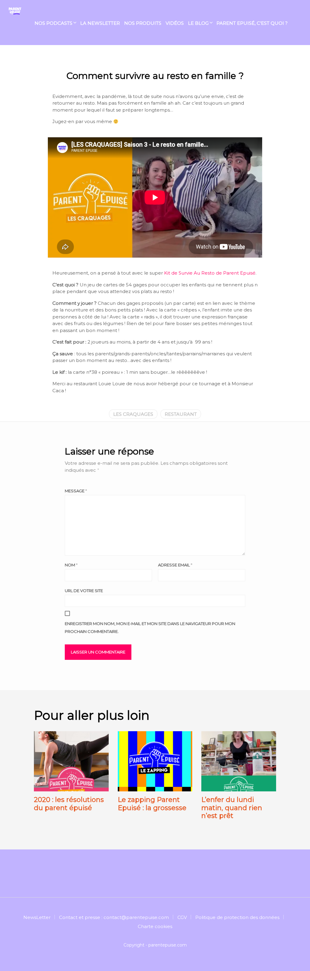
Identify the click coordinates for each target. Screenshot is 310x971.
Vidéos (175, 23)
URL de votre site (84, 590)
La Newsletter (100, 23)
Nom (71, 564)
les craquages (133, 414)
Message (76, 490)
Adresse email (175, 564)
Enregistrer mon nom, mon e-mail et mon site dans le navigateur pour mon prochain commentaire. (150, 627)
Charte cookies (155, 926)
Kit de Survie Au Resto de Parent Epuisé (210, 273)
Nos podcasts (53, 23)
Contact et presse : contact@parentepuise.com (114, 917)
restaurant (181, 414)
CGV (182, 917)
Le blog (198, 23)
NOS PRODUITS (142, 23)
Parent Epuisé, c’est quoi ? (252, 23)
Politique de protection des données (237, 917)
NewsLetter (37, 917)
